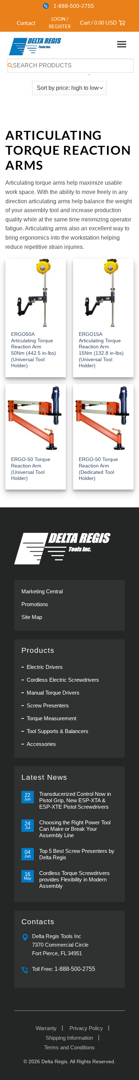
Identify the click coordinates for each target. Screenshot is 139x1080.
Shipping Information (69, 1038)
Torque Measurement (51, 718)
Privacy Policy (86, 1028)
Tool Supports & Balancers (57, 731)
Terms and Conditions (69, 1047)
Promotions (34, 604)
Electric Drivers (45, 667)
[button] (56, 23)
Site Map (31, 617)
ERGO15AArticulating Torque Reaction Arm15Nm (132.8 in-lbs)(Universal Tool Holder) (101, 350)
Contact (26, 23)
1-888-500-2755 (73, 6)
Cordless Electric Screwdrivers (63, 680)
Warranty (46, 1028)
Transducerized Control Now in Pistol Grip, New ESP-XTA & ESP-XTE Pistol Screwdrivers (75, 800)
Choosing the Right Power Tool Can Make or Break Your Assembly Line (74, 828)
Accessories (41, 744)
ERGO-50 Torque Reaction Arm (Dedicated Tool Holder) (98, 469)
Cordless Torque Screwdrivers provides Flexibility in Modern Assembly (74, 879)
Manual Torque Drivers (53, 693)
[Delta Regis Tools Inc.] (35, 46)
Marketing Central (42, 591)
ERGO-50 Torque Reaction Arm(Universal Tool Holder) (30, 469)
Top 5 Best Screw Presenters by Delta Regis (76, 854)
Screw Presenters (48, 705)
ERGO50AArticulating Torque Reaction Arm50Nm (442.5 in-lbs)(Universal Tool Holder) (33, 350)
